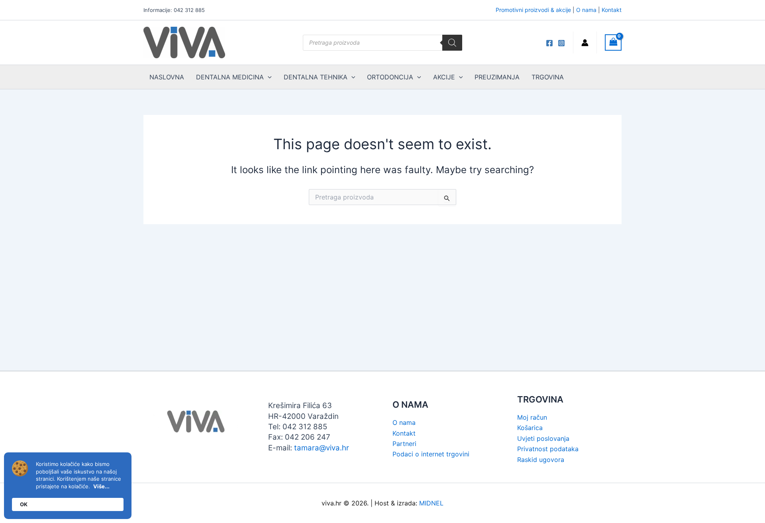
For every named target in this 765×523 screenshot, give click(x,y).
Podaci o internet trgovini (430, 454)
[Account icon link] (584, 42)
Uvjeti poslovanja (543, 438)
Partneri (404, 444)
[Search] (452, 43)
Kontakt (612, 9)
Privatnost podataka (548, 449)
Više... (101, 486)
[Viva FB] (549, 43)
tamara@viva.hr (321, 447)
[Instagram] (561, 43)
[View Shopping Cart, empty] (613, 42)
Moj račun (532, 417)
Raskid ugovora (540, 460)
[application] (268, 77)
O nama (586, 9)
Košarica (530, 428)
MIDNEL (431, 503)
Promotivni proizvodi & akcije (533, 9)
